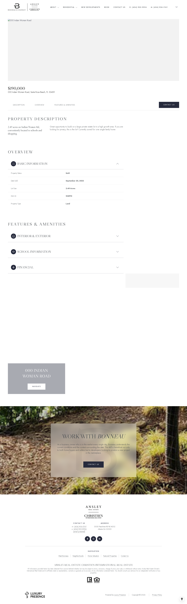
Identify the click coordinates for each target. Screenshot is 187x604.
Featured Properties (110, 556)
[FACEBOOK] (87, 538)
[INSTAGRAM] (93, 538)
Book (106, 7)
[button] (169, 105)
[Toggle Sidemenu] (176, 7)
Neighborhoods (78, 556)
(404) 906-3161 (80, 526)
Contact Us (119, 7)
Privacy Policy (157, 595)
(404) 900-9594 (80, 529)
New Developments (90, 7)
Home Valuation (93, 556)
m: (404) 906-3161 (159, 7)
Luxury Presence (120, 595)
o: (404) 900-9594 (138, 7)
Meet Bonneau (63, 556)
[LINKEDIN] (99, 538)
